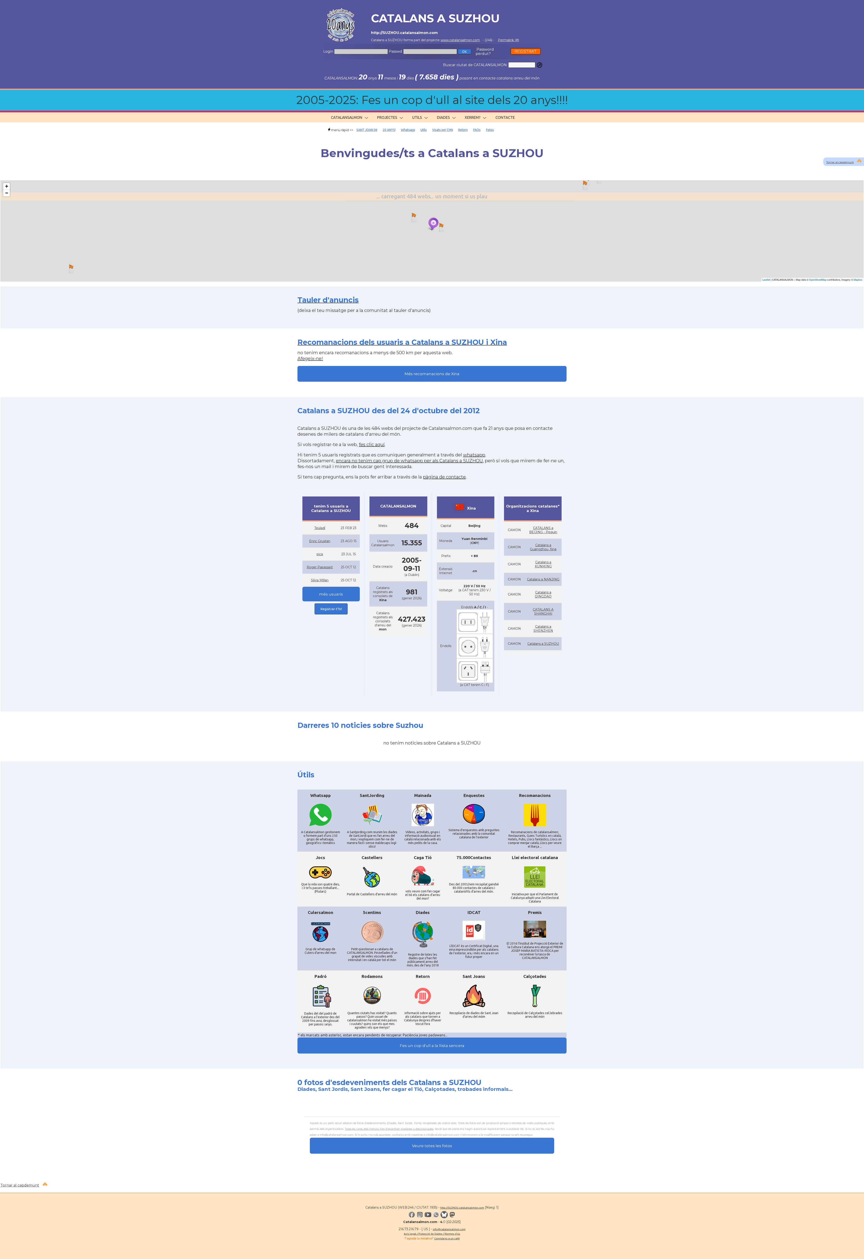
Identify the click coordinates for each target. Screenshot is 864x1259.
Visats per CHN (442, 130)
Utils (424, 130)
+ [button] (6, 186)
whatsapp (474, 455)
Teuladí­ (319, 528)
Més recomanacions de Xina (432, 374)
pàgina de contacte (444, 477)
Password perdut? (485, 51)
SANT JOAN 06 (366, 130)
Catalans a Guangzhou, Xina (543, 547)
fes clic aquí (372, 444)
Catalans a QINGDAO (543, 594)
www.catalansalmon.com (460, 40)
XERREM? (472, 117)
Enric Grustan (319, 541)
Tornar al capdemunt (19, 1185)
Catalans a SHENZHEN (543, 629)
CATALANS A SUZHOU (435, 18)
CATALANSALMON (346, 117)
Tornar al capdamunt (840, 162)
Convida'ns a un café (447, 1238)
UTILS (417, 117)
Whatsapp (408, 130)
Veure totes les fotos (432, 1146)
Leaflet (766, 279)
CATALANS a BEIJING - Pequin (543, 530)
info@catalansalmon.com (449, 1229)
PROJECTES (387, 117)
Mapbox (858, 279)
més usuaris (331, 594)
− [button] (6, 193)
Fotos (490, 130)
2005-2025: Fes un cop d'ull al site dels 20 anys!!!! (432, 100)
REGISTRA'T (526, 51)
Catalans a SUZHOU (543, 644)
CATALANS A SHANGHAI (543, 611)
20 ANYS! (389, 130)
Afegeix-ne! (310, 358)
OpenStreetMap (817, 279)
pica (320, 554)
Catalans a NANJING (543, 579)
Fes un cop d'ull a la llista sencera (432, 1045)
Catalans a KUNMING (543, 564)
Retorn (463, 130)
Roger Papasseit (320, 567)
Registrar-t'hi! (331, 609)
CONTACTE (505, 117)
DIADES (443, 117)
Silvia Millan (319, 580)
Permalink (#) (508, 40)
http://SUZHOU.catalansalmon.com (462, 1207)
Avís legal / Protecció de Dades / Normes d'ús (432, 1233)
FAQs (477, 130)
